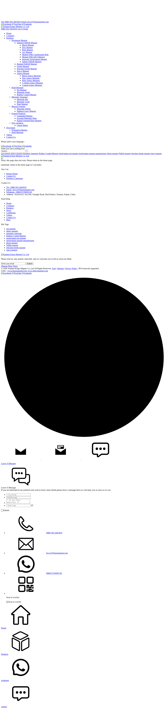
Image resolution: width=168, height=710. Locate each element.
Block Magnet (28, 45)
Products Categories (14, 178)
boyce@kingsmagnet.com (57, 553)
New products (17, 123)
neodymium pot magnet (68, 153)
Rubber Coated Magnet (26, 95)
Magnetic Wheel (23, 109)
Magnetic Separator (20, 97)
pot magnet (5, 153)
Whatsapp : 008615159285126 (19, 192)
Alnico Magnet (23, 73)
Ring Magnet (27, 50)
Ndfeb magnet (125, 153)
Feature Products (18, 113)
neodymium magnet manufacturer (93, 153)
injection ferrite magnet (140, 153)
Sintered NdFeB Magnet (27, 43)
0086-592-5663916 (9, 29)
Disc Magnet (27, 47)
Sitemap (4, 266)
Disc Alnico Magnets (31, 78)
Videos (9, 135)
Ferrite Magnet (23, 66)
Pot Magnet (21, 90)
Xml (54, 268)
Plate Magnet (22, 104)
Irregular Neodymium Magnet (34, 59)
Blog (8, 220)
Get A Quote (23, 29)
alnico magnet (16, 153)
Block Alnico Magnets (31, 76)
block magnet (112, 153)
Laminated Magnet (24, 116)
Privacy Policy (71, 268)
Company (10, 36)
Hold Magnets (17, 88)
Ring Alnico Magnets (31, 80)
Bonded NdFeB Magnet (27, 64)
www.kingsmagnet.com (17, 271)
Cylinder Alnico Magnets (32, 83)
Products (10, 38)
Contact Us (11, 137)
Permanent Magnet (19, 40)
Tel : (16, 187)
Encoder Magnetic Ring (27, 118)
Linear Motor (22, 125)
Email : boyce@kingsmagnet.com (20, 190)
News (8, 210)
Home (8, 33)
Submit (29, 264)
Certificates (11, 213)
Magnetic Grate (23, 102)
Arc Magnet (27, 52)
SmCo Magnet (23, 71)
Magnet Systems (18, 106)
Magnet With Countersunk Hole (35, 54)
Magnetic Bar (22, 99)
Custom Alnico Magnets (32, 85)
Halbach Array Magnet (26, 111)
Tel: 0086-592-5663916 (11, 22)
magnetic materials (30, 153)
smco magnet (156, 153)
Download (10, 128)
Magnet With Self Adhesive (33, 57)
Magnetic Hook (23, 92)
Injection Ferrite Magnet (27, 69)
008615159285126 (54, 573)
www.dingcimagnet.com (38, 271)
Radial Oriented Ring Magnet (29, 121)
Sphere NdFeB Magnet (31, 62)
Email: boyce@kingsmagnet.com (35, 22)
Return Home (12, 174)
